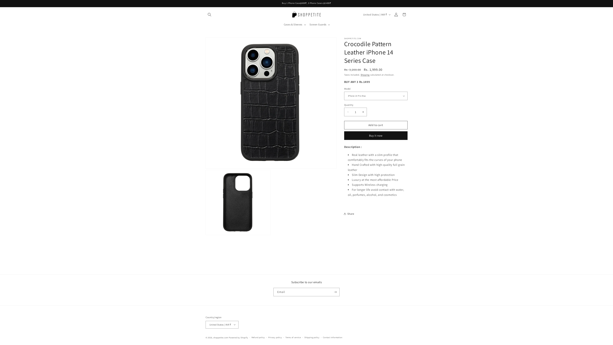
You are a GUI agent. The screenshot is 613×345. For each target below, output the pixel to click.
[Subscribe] (335, 292)
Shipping (365, 74)
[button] (210, 15)
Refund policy (258, 337)
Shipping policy (311, 337)
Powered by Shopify (238, 337)
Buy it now (376, 135)
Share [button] (350, 213)
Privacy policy (275, 337)
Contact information (332, 337)
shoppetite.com (220, 337)
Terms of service (293, 337)
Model (347, 88)
